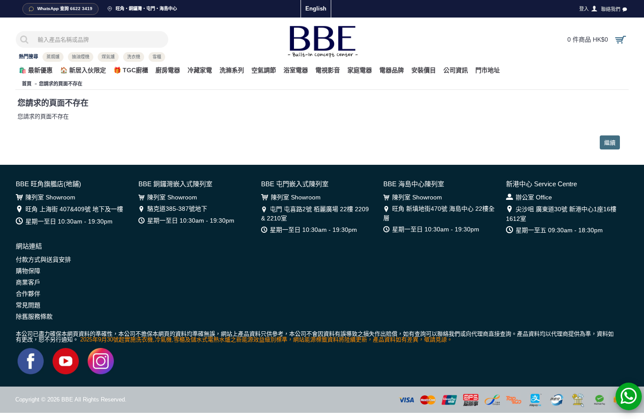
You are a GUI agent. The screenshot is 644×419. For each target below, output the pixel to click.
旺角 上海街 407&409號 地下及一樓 (74, 209)
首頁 (27, 83)
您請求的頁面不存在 (60, 83)
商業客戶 (28, 282)
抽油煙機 (80, 56)
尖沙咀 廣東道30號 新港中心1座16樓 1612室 (561, 214)
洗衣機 (133, 56)
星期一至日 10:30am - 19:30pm (69, 221)
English (315, 8)
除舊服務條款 (34, 316)
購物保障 (28, 270)
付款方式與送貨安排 (43, 259)
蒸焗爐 (53, 56)
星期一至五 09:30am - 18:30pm (559, 230)
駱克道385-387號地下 (177, 208)
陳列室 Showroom (50, 197)
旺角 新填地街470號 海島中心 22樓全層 (439, 213)
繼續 (610, 142)
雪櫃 (156, 56)
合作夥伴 (28, 293)
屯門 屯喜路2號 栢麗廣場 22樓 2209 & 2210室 (315, 213)
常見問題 (28, 305)
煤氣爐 (108, 56)
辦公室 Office (534, 197)
